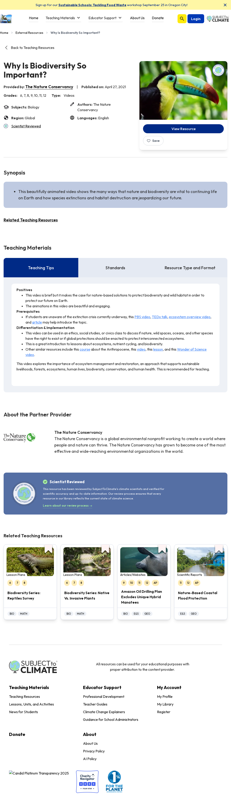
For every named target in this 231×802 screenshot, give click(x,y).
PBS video (142, 317)
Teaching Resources (24, 696)
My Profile (165, 696)
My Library (165, 704)
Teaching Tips (41, 267)
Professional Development (103, 696)
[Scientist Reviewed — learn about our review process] (218, 70)
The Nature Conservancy (49, 86)
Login (196, 18)
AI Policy (90, 758)
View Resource (183, 128)
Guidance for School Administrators (110, 719)
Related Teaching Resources (31, 220)
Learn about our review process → (67, 505)
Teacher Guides (95, 704)
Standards (115, 267)
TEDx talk (159, 317)
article (37, 322)
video (141, 349)
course (85, 349)
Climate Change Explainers (104, 712)
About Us (90, 743)
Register (163, 712)
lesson (158, 349)
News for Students (23, 712)
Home (4, 33)
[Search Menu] (182, 18)
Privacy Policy (94, 751)
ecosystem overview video (189, 317)
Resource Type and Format (190, 267)
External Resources (29, 33)
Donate (17, 734)
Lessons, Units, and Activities (31, 704)
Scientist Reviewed (26, 126)
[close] (225, 5)
